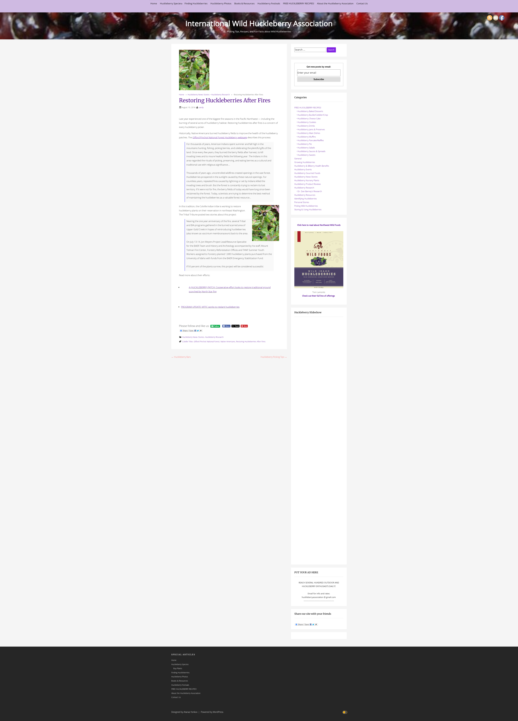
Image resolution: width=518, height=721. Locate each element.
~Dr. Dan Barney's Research (309, 191)
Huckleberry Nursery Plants (306, 180)
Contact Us (362, 3)
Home (153, 3)
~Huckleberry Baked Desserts (309, 111)
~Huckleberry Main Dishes (308, 133)
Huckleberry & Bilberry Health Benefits (311, 165)
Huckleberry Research (220, 94)
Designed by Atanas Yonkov (184, 711)
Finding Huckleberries (196, 3)
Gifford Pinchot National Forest (207, 341)
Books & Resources (244, 3)
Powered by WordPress (212, 711)
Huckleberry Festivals (269, 3)
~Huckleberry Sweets (305, 155)
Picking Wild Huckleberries (306, 205)
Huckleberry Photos (220, 3)
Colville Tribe (187, 341)
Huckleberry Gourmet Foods (307, 173)
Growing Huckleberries (304, 162)
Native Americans (228, 341)
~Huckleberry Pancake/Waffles (310, 140)
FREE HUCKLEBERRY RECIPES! (298, 3)
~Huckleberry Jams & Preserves (310, 129)
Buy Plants (177, 668)
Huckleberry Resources (304, 195)
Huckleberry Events (303, 169)
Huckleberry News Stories (198, 94)
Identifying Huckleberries (305, 198)
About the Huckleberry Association (335, 3)
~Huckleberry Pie (304, 144)
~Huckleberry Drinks (305, 125)
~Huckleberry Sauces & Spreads (310, 151)
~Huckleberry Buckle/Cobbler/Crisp (312, 114)
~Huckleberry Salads (305, 147)
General (297, 158)
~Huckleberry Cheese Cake (308, 118)
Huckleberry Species (171, 3)
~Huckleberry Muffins (306, 136)
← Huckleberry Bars (181, 356)
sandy (201, 107)
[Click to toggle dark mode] (345, 712)
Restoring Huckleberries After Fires (250, 341)
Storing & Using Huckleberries (307, 209)
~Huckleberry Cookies (306, 122)
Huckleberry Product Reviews (307, 184)
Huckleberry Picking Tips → (274, 356)
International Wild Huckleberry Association (259, 23)
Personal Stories (301, 202)
